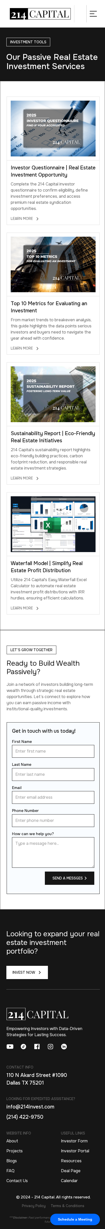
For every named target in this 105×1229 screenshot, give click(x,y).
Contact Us (17, 1180)
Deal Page (71, 1170)
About (12, 1141)
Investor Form (74, 1141)
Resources (71, 1161)
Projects (14, 1151)
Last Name (21, 764)
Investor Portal (75, 1151)
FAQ (10, 1170)
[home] (40, 13)
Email (17, 787)
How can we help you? (33, 833)
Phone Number (25, 810)
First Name (22, 741)
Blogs (11, 1161)
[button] (93, 14)
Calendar (69, 1180)
